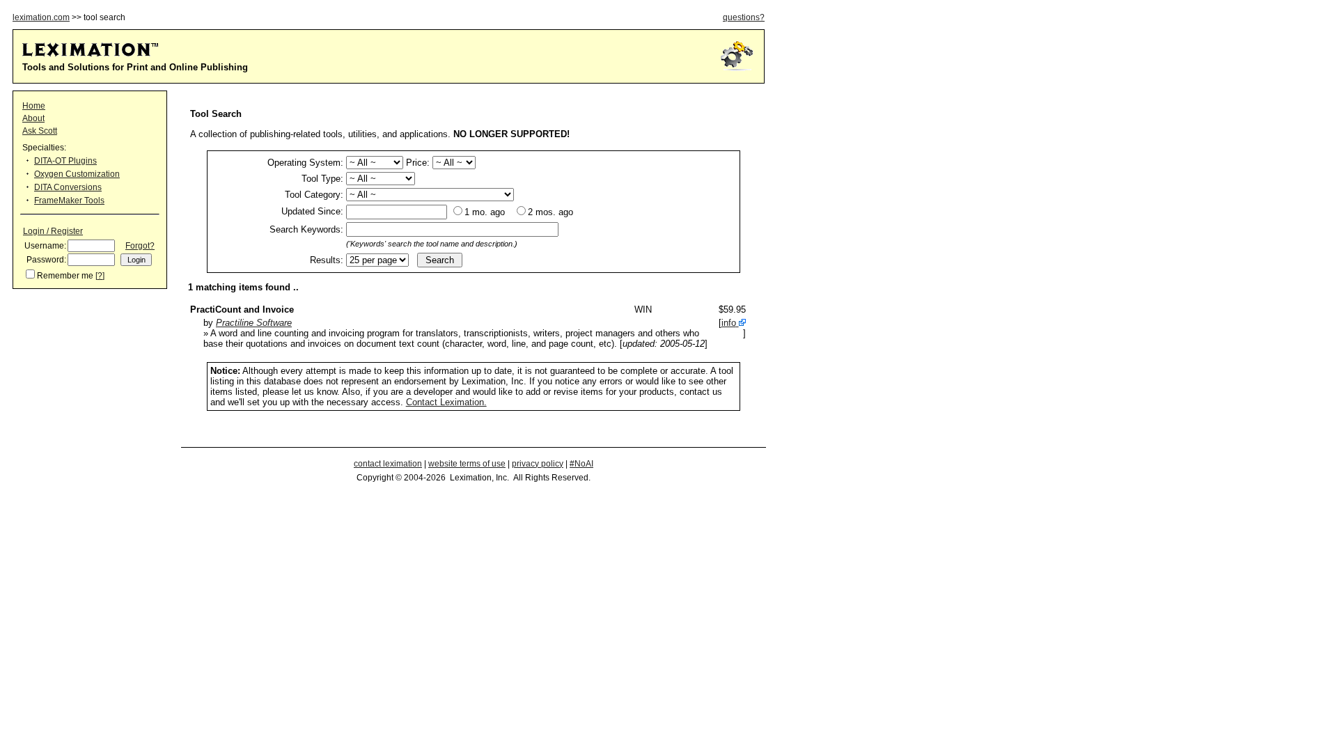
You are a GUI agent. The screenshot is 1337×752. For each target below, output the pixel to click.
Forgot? (140, 246)
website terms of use (467, 464)
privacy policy (537, 464)
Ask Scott (39, 131)
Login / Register (53, 231)
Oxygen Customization (77, 174)
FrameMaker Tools (69, 200)
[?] (99, 276)
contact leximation (388, 464)
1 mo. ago (484, 212)
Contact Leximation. (446, 402)
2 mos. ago (550, 212)
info (728, 323)
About (33, 118)
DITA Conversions (68, 187)
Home (33, 106)
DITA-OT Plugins (65, 161)
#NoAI (581, 464)
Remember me (65, 276)
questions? (744, 17)
